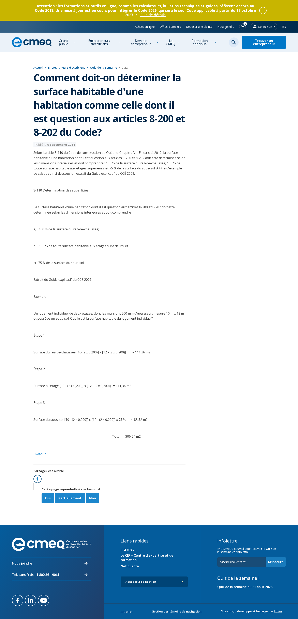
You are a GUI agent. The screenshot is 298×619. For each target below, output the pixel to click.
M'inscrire (276, 562)
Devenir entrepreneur (141, 42)
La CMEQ (170, 42)
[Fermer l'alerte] (263, 10)
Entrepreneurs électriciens (99, 42)
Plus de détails (153, 14)
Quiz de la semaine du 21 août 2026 (244, 587)
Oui (48, 498)
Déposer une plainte (199, 27)
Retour (40, 454)
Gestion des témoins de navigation (177, 611)
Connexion (265, 27)
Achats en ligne (145, 27)
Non (92, 498)
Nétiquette (130, 566)
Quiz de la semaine (103, 67)
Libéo (278, 611)
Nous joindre (225, 27)
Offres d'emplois (170, 27)
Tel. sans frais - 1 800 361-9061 (35, 574)
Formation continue (200, 42)
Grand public (63, 42)
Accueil (38, 67)
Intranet (127, 549)
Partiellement (69, 498)
